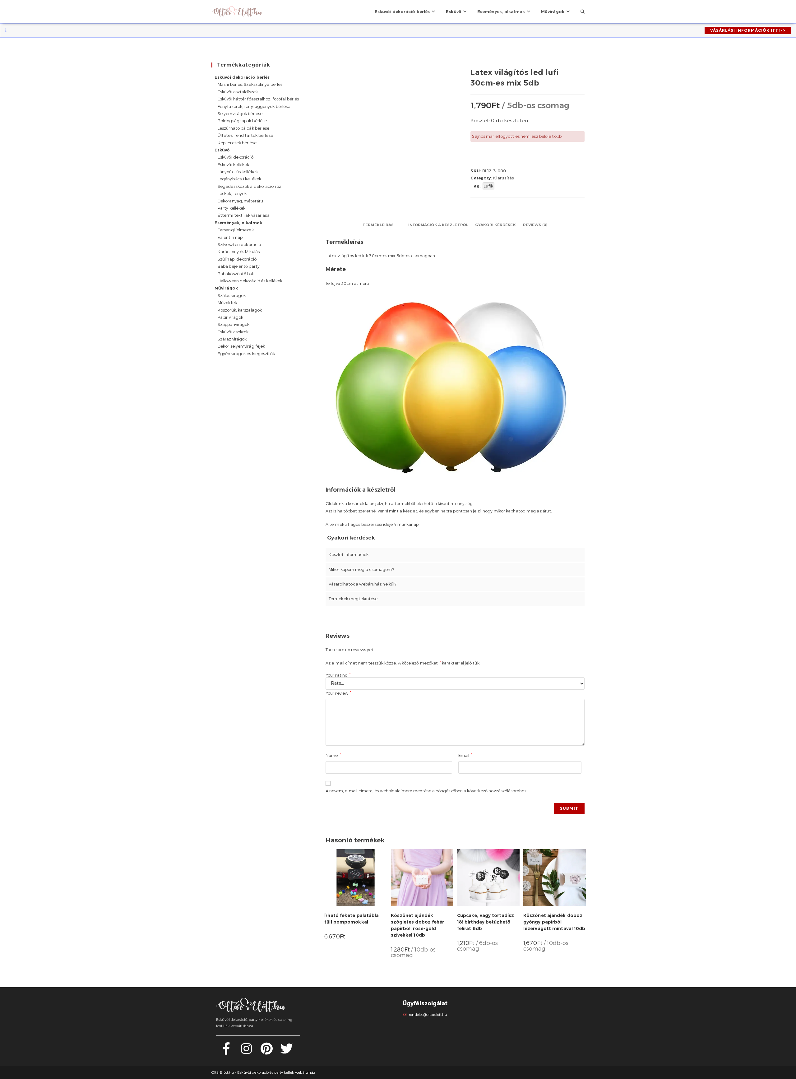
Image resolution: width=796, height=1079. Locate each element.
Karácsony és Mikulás (239, 251)
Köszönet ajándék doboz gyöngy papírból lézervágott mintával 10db (554, 922)
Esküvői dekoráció (235, 157)
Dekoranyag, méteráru (240, 200)
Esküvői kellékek (233, 164)
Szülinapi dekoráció (237, 259)
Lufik (489, 185)
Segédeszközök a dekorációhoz (249, 186)
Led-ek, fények (232, 193)
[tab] (378, 225)
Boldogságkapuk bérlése (242, 120)
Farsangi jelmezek (236, 229)
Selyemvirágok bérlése (240, 113)
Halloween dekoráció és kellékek (250, 280)
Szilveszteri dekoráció (239, 244)
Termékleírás (378, 225)
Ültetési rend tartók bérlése (245, 135)
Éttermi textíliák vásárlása (244, 215)
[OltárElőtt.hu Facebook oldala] (226, 1052)
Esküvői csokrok (233, 331)
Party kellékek (231, 208)
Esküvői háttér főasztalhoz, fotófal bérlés (258, 98)
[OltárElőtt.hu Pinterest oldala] (267, 1052)
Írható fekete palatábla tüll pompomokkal (351, 919)
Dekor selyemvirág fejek (241, 346)
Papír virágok (230, 317)
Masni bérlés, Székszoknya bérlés (250, 84)
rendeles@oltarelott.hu (428, 1014)
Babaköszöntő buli (236, 273)
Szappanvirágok (233, 324)
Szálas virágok (232, 295)
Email (465, 755)
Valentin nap (230, 237)
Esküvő (222, 149)
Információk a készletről (438, 225)
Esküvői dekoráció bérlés (242, 77)
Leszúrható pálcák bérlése (244, 128)
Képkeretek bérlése (237, 142)
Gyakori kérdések (495, 225)
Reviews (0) (535, 225)
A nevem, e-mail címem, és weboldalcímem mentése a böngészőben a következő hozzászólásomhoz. (426, 790)
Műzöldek (227, 302)
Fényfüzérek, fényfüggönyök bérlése (254, 106)
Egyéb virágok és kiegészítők (246, 353)
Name (333, 755)
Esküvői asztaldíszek (238, 91)
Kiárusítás (503, 177)
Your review (338, 693)
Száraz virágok (232, 338)
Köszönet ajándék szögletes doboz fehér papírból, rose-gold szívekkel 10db (417, 925)
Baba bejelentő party (239, 266)
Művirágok (226, 287)
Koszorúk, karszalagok (240, 310)
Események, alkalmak (238, 222)
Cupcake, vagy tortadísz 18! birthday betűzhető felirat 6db (485, 922)
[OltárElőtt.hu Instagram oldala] (246, 1052)
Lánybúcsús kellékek (238, 171)
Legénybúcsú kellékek (239, 178)
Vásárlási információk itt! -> (747, 30)
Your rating (338, 675)
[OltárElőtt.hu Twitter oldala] (286, 1052)
